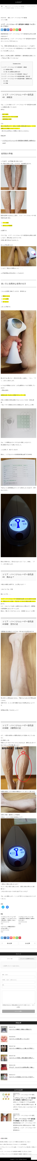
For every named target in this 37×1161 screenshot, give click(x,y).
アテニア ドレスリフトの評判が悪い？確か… (21, 1067)
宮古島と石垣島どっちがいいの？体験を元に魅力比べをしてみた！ (15, 1141)
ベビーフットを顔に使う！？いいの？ (19, 1039)
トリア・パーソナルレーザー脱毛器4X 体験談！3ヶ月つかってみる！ (16, 1151)
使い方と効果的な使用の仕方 (11, 71)
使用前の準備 (7, 69)
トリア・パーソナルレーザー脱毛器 (18, 17)
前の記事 (9, 943)
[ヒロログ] (18, 2)
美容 (9, 17)
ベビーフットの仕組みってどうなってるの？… (21, 1077)
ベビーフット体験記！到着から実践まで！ (20, 1029)
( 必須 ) (5, 974)
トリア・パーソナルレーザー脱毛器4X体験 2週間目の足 (17, 78)
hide (19, 63)
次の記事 (27, 943)
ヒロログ (17, 1159)
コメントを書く (4, 19)
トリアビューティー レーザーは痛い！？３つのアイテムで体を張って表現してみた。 (8, 918)
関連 (5, 83)
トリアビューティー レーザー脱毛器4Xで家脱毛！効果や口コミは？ (26, 918)
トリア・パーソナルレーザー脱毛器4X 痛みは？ (15, 74)
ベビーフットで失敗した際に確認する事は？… (21, 1058)
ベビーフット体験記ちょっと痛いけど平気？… (21, 1048)
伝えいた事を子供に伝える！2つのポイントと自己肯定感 (13, 1144)
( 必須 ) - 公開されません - (9, 979)
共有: (5, 81)
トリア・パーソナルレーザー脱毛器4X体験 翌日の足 (16, 76)
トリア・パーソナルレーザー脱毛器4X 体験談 (14, 67)
